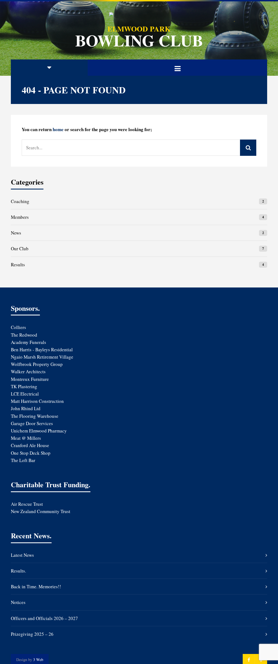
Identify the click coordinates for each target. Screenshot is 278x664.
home (58, 129)
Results (18, 264)
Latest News (22, 555)
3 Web (38, 659)
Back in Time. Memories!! (36, 586)
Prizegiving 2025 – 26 (32, 634)
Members (20, 217)
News (16, 233)
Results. (18, 571)
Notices (18, 602)
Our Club (20, 248)
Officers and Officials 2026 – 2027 (44, 618)
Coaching (20, 201)
